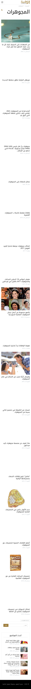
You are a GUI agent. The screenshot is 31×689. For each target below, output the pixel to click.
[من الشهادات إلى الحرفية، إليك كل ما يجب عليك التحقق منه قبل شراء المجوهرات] (15, 31)
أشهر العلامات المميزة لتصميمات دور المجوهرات (16, 544)
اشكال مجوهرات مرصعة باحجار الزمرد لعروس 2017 (16, 247)
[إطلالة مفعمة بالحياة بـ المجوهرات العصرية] (15, 199)
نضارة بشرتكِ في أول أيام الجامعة (12, 655)
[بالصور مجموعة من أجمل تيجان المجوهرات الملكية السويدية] (15, 298)
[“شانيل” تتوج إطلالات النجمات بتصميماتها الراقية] (15, 462)
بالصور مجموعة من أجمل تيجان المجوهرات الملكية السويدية (18, 313)
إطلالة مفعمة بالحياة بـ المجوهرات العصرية (17, 214)
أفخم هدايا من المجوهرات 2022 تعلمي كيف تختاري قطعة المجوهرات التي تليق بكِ (16, 113)
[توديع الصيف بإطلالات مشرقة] (24, 649)
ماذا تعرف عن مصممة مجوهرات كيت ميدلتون (16, 444)
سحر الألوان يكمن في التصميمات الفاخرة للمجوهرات (17, 510)
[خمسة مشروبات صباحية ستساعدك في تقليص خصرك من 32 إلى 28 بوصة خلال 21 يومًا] (24, 663)
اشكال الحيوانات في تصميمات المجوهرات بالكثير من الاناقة (19, 610)
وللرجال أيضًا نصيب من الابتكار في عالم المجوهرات (15, 377)
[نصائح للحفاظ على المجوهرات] (15, 168)
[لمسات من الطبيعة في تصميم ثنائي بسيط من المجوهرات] (15, 396)
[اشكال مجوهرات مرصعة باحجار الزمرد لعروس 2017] (15, 232)
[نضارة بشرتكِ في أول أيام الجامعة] (24, 656)
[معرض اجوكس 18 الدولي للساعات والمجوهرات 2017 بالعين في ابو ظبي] (15, 265)
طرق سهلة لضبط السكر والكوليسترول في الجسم (12, 641)
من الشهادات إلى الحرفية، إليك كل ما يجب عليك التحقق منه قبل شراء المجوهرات (16, 46)
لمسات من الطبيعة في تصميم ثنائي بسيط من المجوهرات (16, 411)
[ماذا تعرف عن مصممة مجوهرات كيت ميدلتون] (15, 429)
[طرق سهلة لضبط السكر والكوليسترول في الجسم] (24, 642)
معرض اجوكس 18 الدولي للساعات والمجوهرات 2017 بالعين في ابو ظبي (16, 280)
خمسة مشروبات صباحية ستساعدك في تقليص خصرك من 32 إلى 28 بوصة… (11, 663)
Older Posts (25, 620)
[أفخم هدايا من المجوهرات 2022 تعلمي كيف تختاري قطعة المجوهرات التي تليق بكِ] (15, 97)
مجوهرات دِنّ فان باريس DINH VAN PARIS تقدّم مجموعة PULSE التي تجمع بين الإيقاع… (17, 148)
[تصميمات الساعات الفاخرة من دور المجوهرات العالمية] (15, 562)
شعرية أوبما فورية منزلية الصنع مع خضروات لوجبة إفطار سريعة (12, 671)
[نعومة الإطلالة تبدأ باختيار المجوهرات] (15, 332)
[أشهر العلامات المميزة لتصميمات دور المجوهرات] (15, 529)
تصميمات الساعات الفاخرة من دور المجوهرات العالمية (18, 577)
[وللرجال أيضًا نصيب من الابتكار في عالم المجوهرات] (15, 363)
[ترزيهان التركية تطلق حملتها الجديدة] (15, 66)
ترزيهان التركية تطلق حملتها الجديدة (16, 80)
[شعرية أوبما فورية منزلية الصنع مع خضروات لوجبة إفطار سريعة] (24, 672)
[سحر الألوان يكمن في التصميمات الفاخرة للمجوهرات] (15, 496)
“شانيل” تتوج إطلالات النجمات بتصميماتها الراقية (19, 477)
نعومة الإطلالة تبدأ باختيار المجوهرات (16, 345)
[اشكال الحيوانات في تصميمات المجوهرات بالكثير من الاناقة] (15, 595)
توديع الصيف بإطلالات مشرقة (13, 648)
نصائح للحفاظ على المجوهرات (19, 181)
